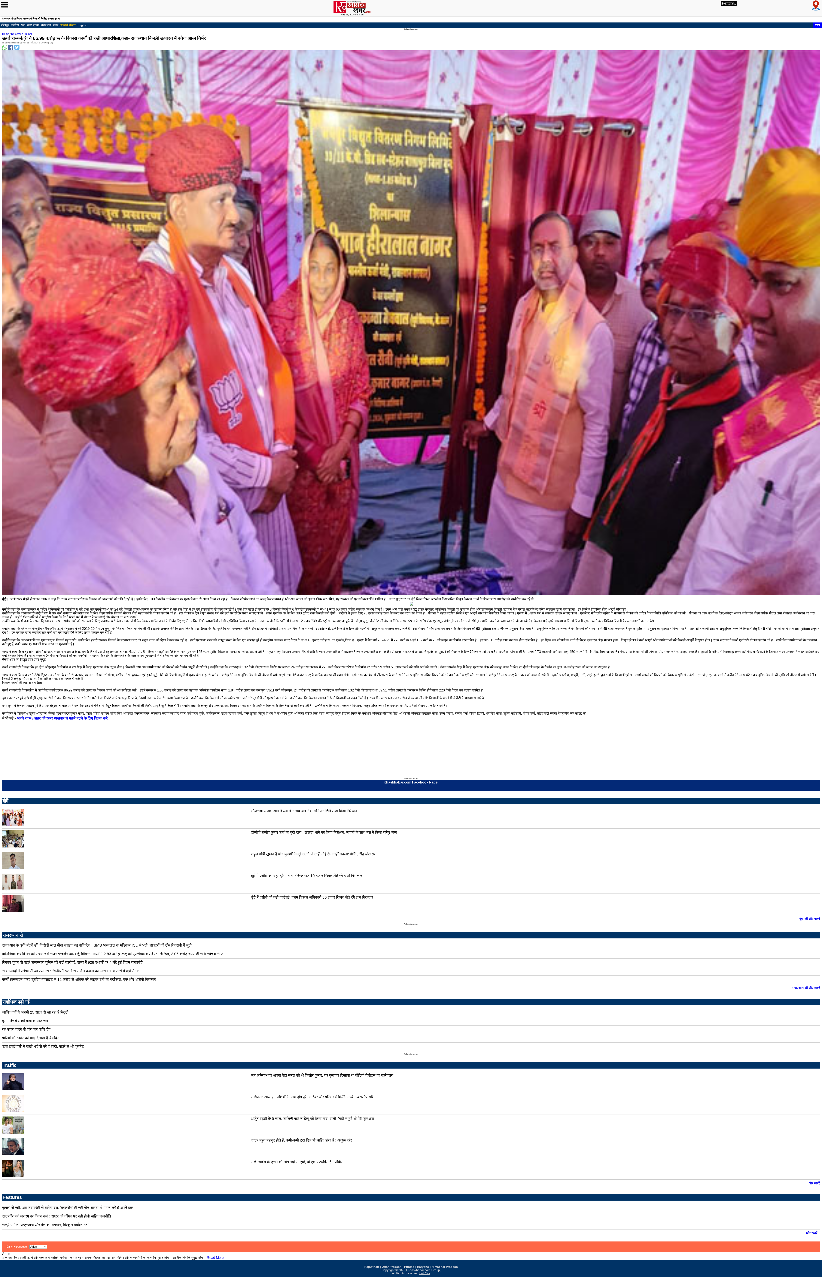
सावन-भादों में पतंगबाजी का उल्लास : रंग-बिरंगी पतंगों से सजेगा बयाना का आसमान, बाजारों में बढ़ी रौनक (70, 971)
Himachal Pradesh (445, 1266)
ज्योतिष (15, 25)
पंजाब (55, 25)
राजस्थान (46, 25)
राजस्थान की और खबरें (806, 988)
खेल (23, 25)
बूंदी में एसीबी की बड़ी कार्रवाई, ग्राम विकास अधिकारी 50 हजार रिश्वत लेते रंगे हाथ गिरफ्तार (312, 897)
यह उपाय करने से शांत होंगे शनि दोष (26, 1029)
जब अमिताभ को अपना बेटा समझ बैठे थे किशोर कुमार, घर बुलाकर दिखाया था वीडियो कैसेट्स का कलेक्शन (322, 1075)
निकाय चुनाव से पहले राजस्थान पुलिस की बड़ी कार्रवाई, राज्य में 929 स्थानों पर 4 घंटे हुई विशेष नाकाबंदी (72, 962)
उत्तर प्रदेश (33, 25)
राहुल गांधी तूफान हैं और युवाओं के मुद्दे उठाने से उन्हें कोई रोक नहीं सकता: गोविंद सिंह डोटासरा (313, 854)
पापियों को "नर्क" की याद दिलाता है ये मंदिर (30, 1038)
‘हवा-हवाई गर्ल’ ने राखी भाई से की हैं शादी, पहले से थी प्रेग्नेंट (43, 1046)
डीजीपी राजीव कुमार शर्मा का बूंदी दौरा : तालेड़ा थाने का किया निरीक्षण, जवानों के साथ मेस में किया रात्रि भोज (324, 832)
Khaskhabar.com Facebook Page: (411, 782)
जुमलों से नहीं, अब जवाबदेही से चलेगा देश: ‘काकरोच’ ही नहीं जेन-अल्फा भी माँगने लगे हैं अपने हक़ (67, 1208)
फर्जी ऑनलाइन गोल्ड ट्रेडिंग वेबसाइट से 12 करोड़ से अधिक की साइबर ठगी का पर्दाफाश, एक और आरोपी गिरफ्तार (79, 979)
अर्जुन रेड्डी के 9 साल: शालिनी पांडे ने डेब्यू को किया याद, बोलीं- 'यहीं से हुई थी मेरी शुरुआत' (312, 1118)
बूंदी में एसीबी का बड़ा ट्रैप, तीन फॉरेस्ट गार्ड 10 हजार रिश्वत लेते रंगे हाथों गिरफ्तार (306, 876)
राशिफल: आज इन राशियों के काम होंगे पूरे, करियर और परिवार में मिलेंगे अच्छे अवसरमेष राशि (312, 1097)
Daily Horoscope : (17, 1246)
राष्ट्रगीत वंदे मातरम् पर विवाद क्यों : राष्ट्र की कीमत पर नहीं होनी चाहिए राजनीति (56, 1216)
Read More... (216, 1257)
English (82, 25)
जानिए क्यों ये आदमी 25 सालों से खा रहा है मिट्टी (35, 1012)
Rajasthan (17, 34)
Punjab (409, 1266)
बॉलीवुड (5, 25)
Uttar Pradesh (392, 1266)
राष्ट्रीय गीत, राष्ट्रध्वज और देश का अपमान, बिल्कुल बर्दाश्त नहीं (45, 1225)
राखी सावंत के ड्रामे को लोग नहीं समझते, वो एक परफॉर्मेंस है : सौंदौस (297, 1162)
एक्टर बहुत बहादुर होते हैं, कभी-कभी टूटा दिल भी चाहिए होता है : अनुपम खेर (301, 1140)
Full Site (424, 1273)
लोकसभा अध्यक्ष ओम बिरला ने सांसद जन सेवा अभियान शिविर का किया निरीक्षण (304, 811)
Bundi (28, 34)
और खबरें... (813, 1233)
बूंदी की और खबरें (809, 918)
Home (5, 34)
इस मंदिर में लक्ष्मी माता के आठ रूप (25, 1021)
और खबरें (814, 1183)
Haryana (423, 1266)
